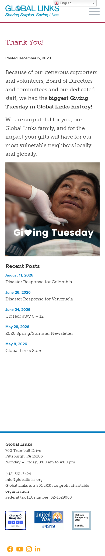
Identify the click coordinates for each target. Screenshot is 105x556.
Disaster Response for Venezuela (39, 298)
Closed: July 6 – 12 (24, 316)
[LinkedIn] (37, 550)
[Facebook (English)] (9, 550)
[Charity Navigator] (15, 520)
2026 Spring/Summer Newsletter (39, 333)
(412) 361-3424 (18, 474)
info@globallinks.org (24, 479)
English (65, 3)
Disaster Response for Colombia (38, 281)
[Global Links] (32, 11)
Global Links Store (24, 350)
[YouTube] (19, 550)
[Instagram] (29, 550)
